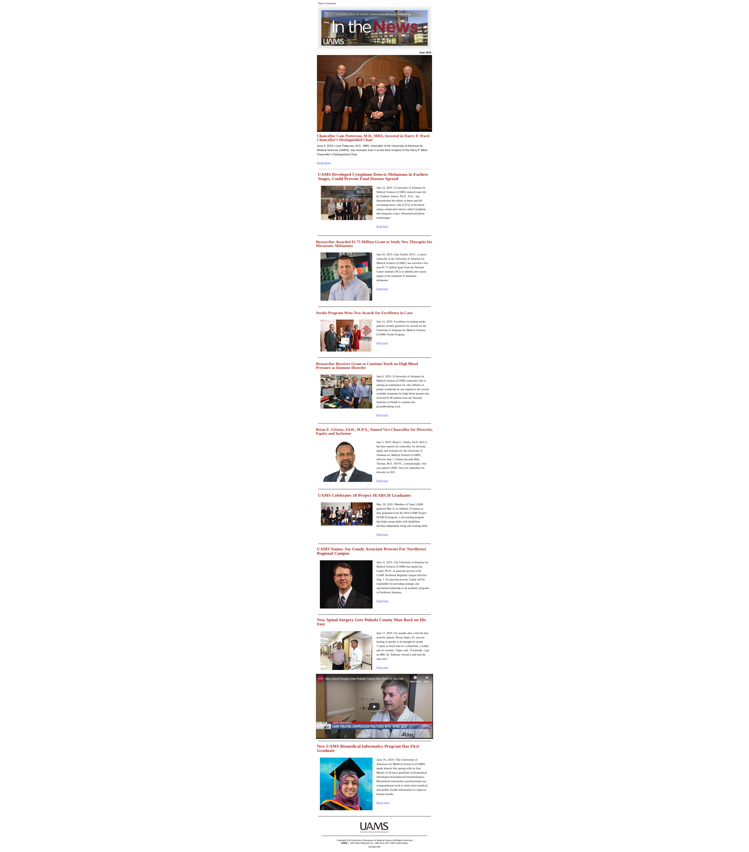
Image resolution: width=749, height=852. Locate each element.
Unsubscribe (374, 847)
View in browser (327, 3)
